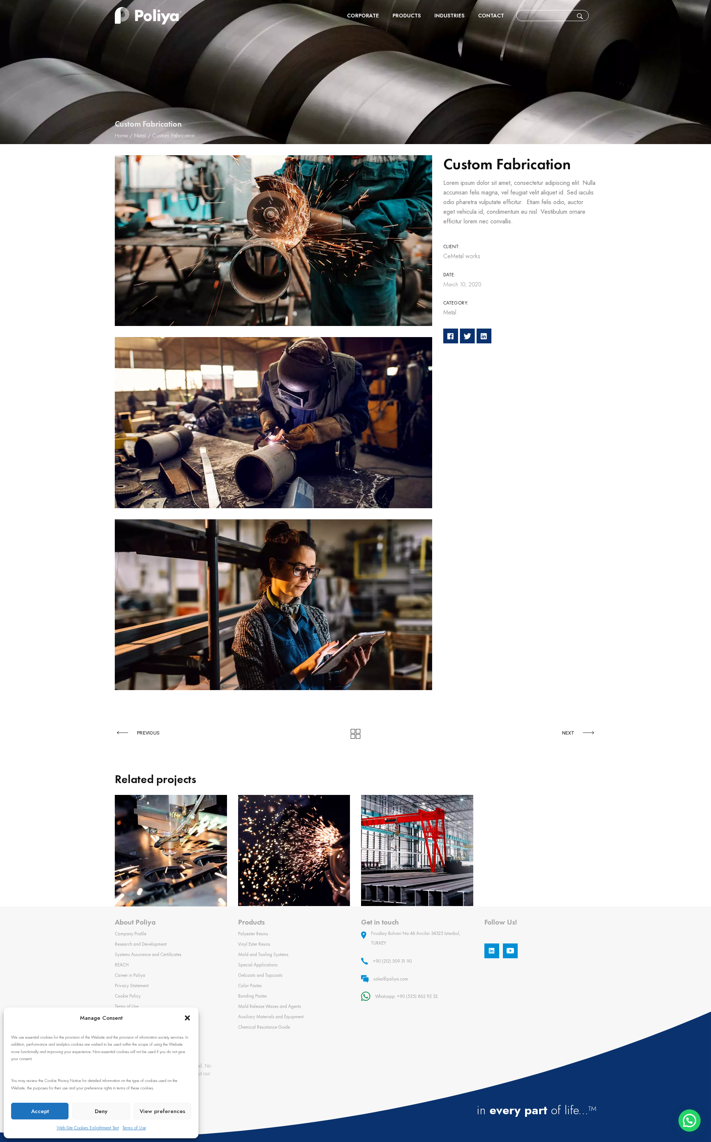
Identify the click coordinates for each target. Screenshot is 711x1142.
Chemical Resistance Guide (264, 1027)
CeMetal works (461, 256)
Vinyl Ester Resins (254, 944)
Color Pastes (250, 985)
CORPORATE (363, 15)
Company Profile (130, 933)
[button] (187, 1018)
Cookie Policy (128, 996)
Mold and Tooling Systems (263, 954)
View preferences (162, 1111)
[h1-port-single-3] (273, 604)
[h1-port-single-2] (273, 422)
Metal (449, 312)
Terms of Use (134, 1128)
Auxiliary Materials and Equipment (271, 1016)
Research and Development (141, 944)
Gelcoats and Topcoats (260, 975)
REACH (122, 965)
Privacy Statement (131, 985)
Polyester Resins (253, 933)
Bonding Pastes (252, 996)
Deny (101, 1111)
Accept (40, 1111)
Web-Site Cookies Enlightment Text (88, 1128)
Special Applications (258, 965)
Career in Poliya (130, 975)
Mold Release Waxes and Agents (269, 1006)
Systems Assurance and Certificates (148, 954)
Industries (449, 15)
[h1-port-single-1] (273, 240)
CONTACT (491, 15)
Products (407, 15)
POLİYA (148, 15)
